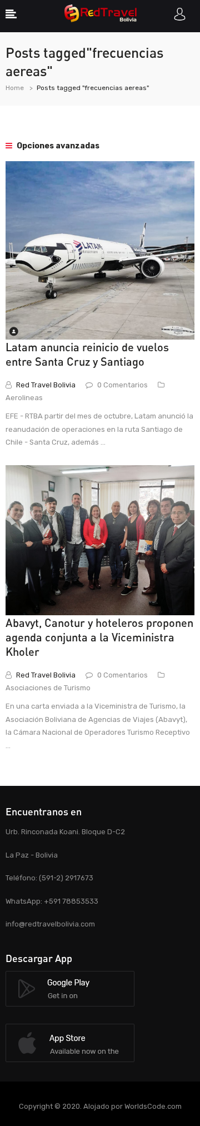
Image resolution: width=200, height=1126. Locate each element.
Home (15, 88)
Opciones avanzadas (57, 146)
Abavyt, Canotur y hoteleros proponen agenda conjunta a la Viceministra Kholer (99, 637)
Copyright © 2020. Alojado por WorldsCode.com (100, 1106)
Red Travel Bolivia (46, 385)
